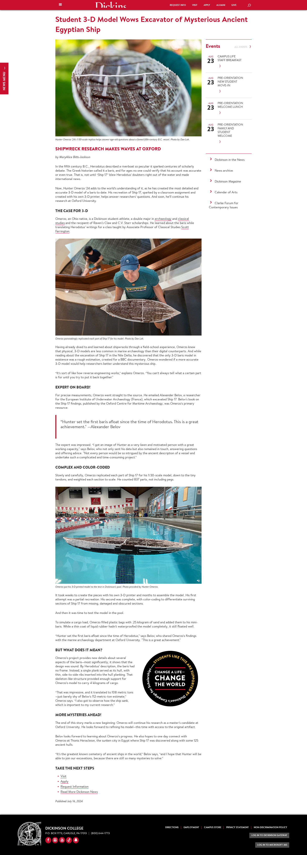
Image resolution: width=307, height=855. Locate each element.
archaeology (163, 219)
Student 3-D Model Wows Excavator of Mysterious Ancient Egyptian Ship (151, 24)
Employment (191, 827)
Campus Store (212, 827)
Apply (207, 5)
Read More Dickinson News (79, 792)
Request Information (75, 786)
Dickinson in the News (230, 160)
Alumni (220, 5)
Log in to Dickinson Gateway (269, 835)
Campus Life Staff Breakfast (229, 58)
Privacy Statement (237, 827)
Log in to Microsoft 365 (272, 844)
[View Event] (230, 66)
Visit (194, 5)
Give (233, 5)
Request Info (178, 5)
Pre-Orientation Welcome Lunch (230, 105)
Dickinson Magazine (228, 181)
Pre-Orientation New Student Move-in (230, 81)
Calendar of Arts (226, 192)
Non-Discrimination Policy (270, 827)
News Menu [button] (4, 80)
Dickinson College (110, 4)
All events (241, 47)
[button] (60, 5)
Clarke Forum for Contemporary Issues (223, 205)
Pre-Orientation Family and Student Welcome (230, 130)
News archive (224, 170)
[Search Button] (249, 5)
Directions (172, 827)
